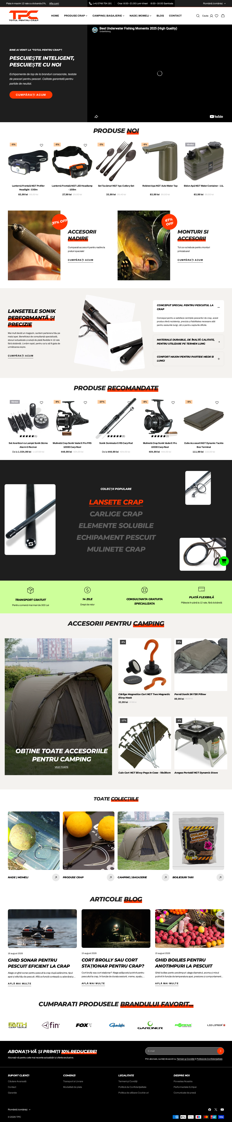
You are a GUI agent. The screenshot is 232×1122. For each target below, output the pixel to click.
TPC (18, 1117)
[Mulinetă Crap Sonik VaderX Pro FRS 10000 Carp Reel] (72, 418)
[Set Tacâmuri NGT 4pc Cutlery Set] (116, 161)
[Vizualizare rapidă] (44, 147)
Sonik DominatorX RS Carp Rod (116, 443)
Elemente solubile (116, 525)
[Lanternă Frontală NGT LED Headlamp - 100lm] (72, 161)
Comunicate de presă (185, 1092)
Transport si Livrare (73, 1081)
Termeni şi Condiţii (186, 1059)
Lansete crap (116, 502)
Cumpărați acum (31, 94)
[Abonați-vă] (220, 1051)
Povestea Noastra (183, 1081)
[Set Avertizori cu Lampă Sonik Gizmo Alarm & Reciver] (28, 418)
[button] (224, 561)
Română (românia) (213, 3)
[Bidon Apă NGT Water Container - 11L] (203, 161)
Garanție (12, 1092)
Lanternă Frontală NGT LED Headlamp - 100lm (72, 188)
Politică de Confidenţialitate (209, 1059)
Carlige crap (116, 514)
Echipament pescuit (116, 537)
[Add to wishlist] (42, 145)
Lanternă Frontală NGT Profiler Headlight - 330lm (28, 188)
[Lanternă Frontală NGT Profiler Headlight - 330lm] (28, 161)
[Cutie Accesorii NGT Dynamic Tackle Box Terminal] (203, 418)
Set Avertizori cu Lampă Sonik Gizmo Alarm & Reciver (28, 445)
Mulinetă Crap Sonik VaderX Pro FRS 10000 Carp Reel (72, 445)
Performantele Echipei (185, 1087)
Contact (12, 1087)
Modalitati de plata (72, 1087)
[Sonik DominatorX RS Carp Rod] (116, 418)
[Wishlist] (216, 16)
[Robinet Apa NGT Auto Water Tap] (160, 161)
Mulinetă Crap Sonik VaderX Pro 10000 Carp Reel (160, 445)
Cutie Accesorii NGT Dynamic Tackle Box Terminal (203, 445)
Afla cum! (54, 3)
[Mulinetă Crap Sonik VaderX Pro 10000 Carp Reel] (160, 418)
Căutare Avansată (17, 1081)
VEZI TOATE (61, 767)
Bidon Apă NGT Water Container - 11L (203, 186)
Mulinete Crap (116, 549)
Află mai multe (19, 983)
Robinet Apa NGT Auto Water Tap (160, 186)
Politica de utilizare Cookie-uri (133, 1092)
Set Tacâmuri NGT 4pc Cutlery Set (116, 186)
